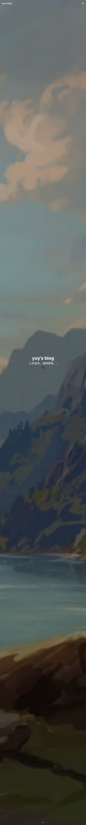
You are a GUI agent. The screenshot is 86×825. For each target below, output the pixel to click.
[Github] (43, 367)
